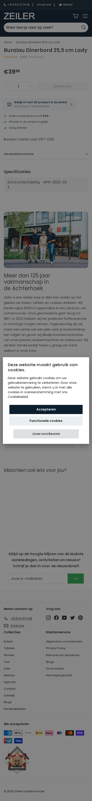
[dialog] (46, 400)
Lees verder (38, 397)
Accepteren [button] (46, 409)
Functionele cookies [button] (46, 421)
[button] (46, 434)
